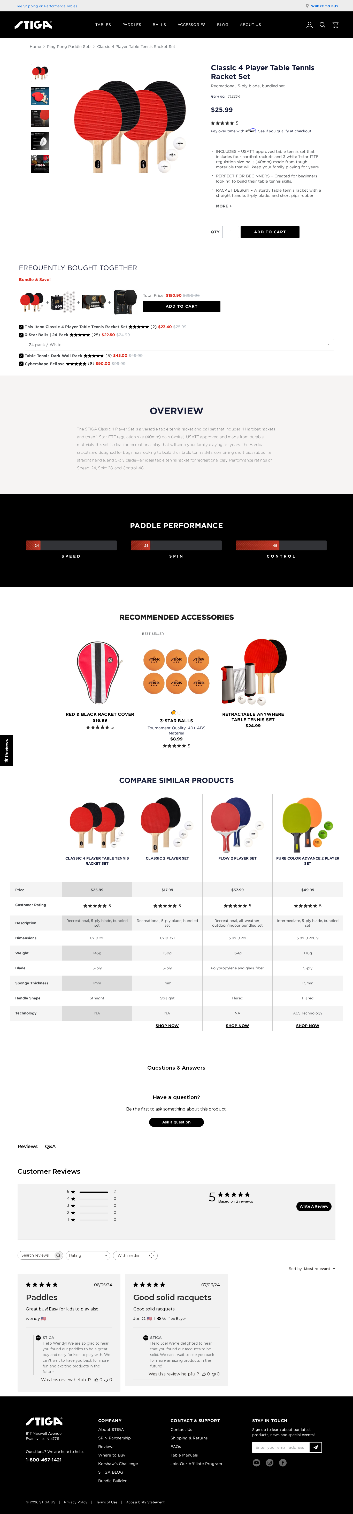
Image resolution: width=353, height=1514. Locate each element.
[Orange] (174, 713)
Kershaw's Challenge (118, 1463)
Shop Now (167, 1025)
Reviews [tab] (28, 1146)
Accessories (192, 25)
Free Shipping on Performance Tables (45, 6)
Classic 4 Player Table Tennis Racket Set (97, 861)
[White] (179, 713)
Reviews (106, 1446)
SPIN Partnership (114, 1438)
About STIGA (111, 1429)
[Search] (322, 25)
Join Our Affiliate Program (196, 1463)
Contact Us (181, 1429)
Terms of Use (106, 1502)
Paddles (131, 25)
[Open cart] (335, 25)
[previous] (16, 687)
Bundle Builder (112, 1481)
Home (35, 46)
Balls (159, 25)
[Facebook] (283, 1463)
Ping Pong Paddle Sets (69, 46)
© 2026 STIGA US (40, 1502)
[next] (337, 687)
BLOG (222, 25)
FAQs (176, 1446)
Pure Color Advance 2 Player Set (307, 861)
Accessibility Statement (145, 1502)
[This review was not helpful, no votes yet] (106, 1379)
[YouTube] (256, 1463)
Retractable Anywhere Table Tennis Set (253, 717)
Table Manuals (184, 1455)
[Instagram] (269, 1463)
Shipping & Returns (189, 1438)
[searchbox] (35, 1255)
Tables (103, 25)
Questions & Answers (176, 1068)
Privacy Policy (75, 1502)
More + (224, 206)
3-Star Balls (176, 720)
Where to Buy (325, 6)
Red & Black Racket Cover (100, 714)
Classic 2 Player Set (167, 858)
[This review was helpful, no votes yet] (96, 1379)
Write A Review (314, 1206)
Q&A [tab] (50, 1146)
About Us (250, 25)
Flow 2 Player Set (237, 858)
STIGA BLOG (110, 1472)
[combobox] (88, 1255)
